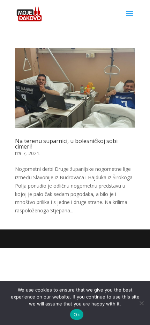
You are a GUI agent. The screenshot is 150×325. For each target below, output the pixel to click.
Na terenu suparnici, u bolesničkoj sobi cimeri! (66, 143)
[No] (141, 303)
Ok (77, 314)
